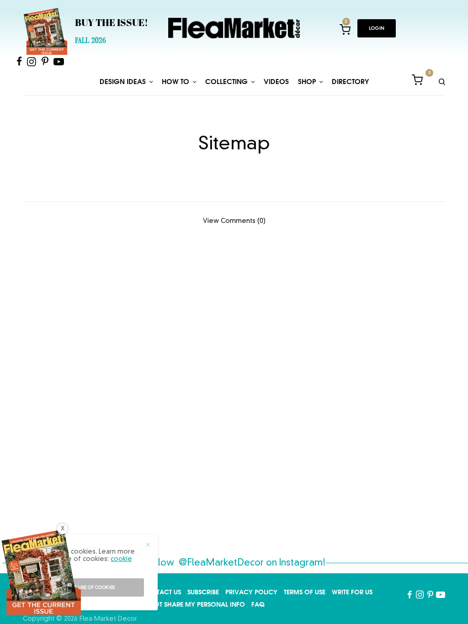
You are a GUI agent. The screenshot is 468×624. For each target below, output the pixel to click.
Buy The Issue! (111, 23)
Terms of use (304, 592)
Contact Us (161, 592)
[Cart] (417, 81)
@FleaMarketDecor (221, 563)
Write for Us (352, 592)
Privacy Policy (251, 592)
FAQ (258, 604)
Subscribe (203, 592)
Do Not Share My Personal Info (191, 604)
